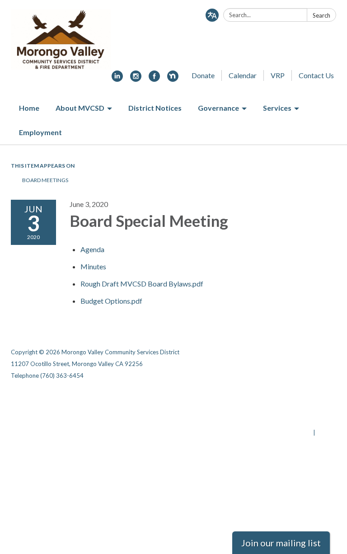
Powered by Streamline (278, 432)
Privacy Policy (316, 397)
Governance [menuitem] (218, 107)
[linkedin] (117, 79)
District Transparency (304, 409)
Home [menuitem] (29, 107)
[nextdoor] (172, 79)
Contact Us (316, 75)
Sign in (326, 432)
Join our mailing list (281, 542)
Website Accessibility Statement (288, 420)
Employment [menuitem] (40, 132)
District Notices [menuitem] (155, 107)
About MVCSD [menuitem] (80, 107)
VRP (278, 75)
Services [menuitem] (277, 107)
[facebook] (154, 79)
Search (321, 15)
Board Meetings (45, 180)
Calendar (243, 75)
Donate (203, 75)
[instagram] (135, 79)
